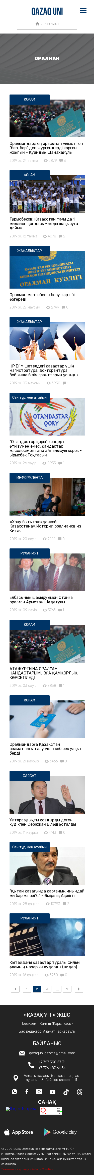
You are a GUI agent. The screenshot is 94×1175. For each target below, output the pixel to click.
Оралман (52, 24)
